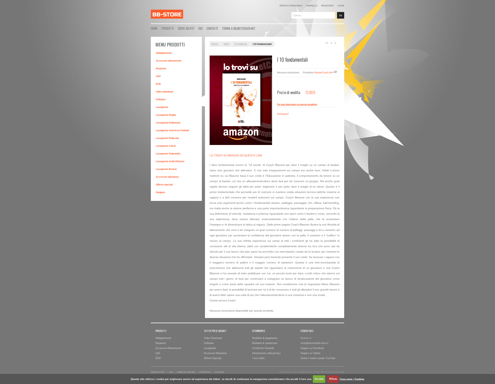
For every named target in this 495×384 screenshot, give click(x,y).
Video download (164, 91)
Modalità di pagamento (264, 338)
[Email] (335, 72)
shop (226, 44)
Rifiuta (333, 378)
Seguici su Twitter (310, 353)
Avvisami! (283, 113)
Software (161, 99)
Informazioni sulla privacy (266, 353)
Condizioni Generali (263, 348)
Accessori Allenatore (215, 353)
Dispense (161, 68)
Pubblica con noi (186, 372)
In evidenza (241, 44)
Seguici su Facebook (312, 348)
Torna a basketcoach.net (238, 28)
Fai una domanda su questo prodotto (297, 104)
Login (340, 5)
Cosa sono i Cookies (352, 378)
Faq (200, 28)
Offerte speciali (164, 184)
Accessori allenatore (167, 177)
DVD (158, 84)
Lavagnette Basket (166, 169)
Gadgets (160, 192)
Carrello (311, 5)
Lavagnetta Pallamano (168, 122)
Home (154, 28)
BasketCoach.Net (324, 72)
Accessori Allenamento (168, 348)
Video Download (213, 338)
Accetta (319, 378)
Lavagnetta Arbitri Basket (170, 161)
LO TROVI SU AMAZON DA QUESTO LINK (236, 155)
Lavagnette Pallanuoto (168, 153)
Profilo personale (291, 5)
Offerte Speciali (212, 358)
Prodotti (167, 28)
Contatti (212, 28)
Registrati (327, 5)
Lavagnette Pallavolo (167, 138)
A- (335, 43)
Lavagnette (162, 107)
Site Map (219, 372)
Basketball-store (167, 14)
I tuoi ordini (258, 358)
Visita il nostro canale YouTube (317, 358)
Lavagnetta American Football (172, 130)
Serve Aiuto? (186, 28)
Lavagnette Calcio (166, 146)
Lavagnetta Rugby (166, 115)
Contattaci (205, 372)
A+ (327, 43)
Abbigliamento (164, 53)
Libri (158, 76)
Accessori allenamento (168, 60)
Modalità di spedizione (264, 343)
